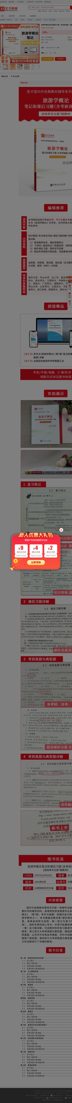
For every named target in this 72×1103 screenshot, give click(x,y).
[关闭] (61, 530)
